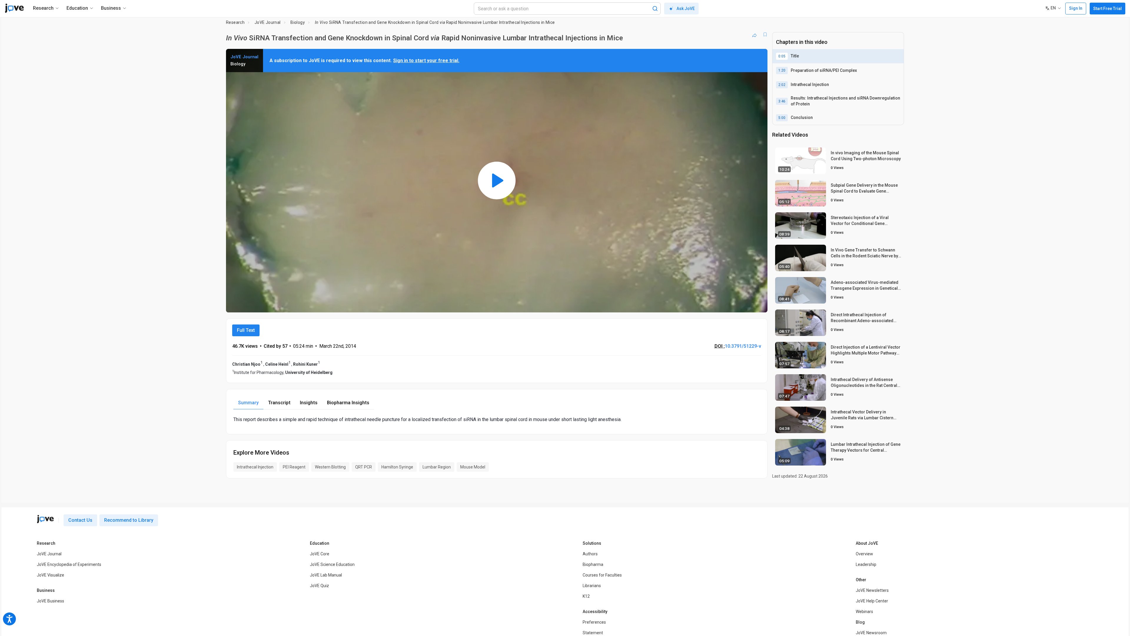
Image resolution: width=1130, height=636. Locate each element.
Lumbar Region (437, 467)
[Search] (655, 8)
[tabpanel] (496, 419)
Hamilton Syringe (397, 467)
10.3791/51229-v (743, 346)
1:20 (781, 70)
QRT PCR (363, 467)
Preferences (594, 622)
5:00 (781, 118)
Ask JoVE (686, 8)
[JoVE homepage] (45, 519)
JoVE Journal (268, 22)
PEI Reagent (294, 467)
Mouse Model (472, 467)
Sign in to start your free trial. (426, 60)
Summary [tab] (248, 402)
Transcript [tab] (279, 402)
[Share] (754, 34)
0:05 (781, 56)
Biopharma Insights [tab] (348, 402)
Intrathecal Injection (255, 467)
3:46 (781, 101)
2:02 (781, 85)
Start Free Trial (1107, 8)
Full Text (246, 330)
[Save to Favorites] (765, 34)
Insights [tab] (309, 402)
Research (235, 22)
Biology (297, 22)
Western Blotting (330, 467)
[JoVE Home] (14, 8)
